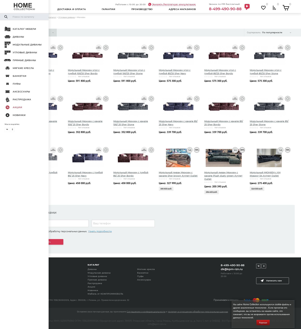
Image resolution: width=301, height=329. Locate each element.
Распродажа (22, 99)
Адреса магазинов (182, 9)
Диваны (18, 36)
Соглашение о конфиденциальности (146, 312)
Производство (142, 9)
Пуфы (17, 83)
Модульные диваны (27, 44)
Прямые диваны (24, 60)
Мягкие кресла (23, 68)
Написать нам (274, 280)
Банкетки (19, 76)
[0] (286, 7)
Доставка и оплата (71, 9)
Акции (17, 107)
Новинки (19, 115)
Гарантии (108, 9)
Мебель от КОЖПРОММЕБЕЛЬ (105, 293)
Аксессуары (21, 91)
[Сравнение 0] (274, 7)
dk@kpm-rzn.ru (232, 269)
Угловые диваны (25, 52)
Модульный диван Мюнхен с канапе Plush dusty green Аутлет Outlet (223, 175)
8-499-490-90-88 (225, 9)
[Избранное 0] (263, 7)
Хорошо (263, 322)
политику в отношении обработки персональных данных (198, 312)
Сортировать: (254, 32)
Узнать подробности (100, 231)
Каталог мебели (24, 29)
